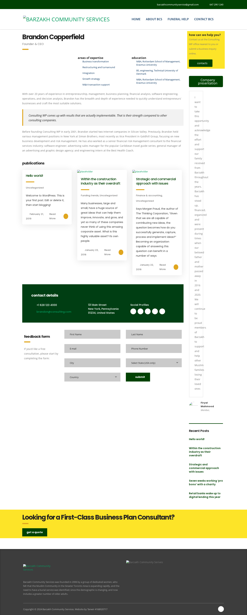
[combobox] (154, 362)
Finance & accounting (149, 195)
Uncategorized (35, 187)
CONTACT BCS (204, 19)
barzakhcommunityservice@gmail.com (178, 4)
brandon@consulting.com (54, 312)
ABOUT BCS (154, 19)
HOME (136, 19)
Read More (52, 216)
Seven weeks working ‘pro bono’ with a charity (206, 482)
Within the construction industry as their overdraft (100, 181)
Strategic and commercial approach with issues (156, 181)
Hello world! (34, 175)
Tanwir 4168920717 (97, 609)
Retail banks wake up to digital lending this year (205, 495)
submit (140, 377)
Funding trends (90, 195)
